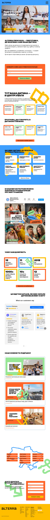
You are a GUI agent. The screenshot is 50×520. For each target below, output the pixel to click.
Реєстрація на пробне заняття (25, 140)
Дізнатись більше (10, 29)
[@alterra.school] (7, 199)
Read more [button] (24, 324)
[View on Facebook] (23, 315)
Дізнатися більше (25, 178)
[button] (5, 328)
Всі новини (25, 433)
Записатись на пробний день (25, 286)
